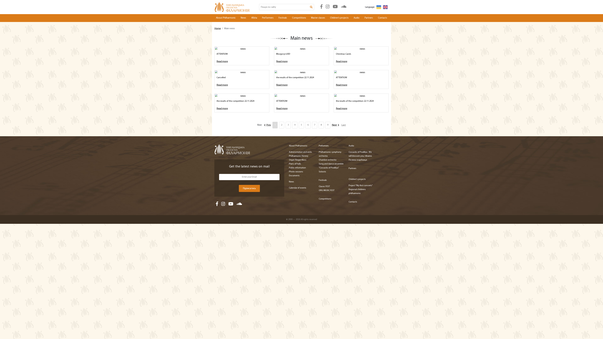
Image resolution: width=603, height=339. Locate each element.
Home (217, 28)
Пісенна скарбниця (358, 160)
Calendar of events (297, 188)
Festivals (283, 18)
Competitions (299, 18)
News (243, 18)
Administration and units (300, 152)
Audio (356, 18)
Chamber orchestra (327, 160)
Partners (369, 18)
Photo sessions (296, 172)
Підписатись (249, 188)
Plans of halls (295, 164)
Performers (268, 18)
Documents (294, 176)
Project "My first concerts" (361, 185)
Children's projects (339, 18)
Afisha (254, 18)
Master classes (318, 18)
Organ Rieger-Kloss (297, 160)
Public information (297, 168)
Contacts (382, 18)
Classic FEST (324, 186)
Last (343, 125)
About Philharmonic (226, 18)
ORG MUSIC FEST (326, 190)
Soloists (322, 172)
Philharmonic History (298, 156)
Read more (222, 61)
